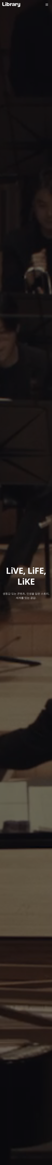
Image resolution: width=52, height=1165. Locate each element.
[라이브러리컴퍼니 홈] (11, 4)
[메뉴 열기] (47, 5)
